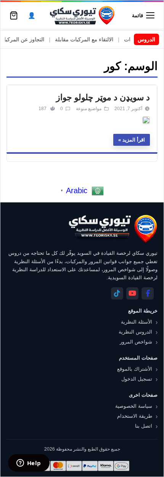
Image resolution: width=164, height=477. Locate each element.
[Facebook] (147, 293)
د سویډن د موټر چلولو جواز (103, 97)
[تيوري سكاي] (113, 228)
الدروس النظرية (135, 332)
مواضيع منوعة (88, 108)
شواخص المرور (136, 342)
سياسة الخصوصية (133, 406)
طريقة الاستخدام (134, 416)
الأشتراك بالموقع (134, 369)
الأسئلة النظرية (136, 322)
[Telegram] (117, 293)
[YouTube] (132, 293)
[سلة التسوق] (13, 15)
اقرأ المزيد (133, 140)
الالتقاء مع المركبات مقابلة (89, 39)
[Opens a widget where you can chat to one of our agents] (29, 463)
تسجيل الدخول (136, 379)
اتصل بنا (143, 426)
